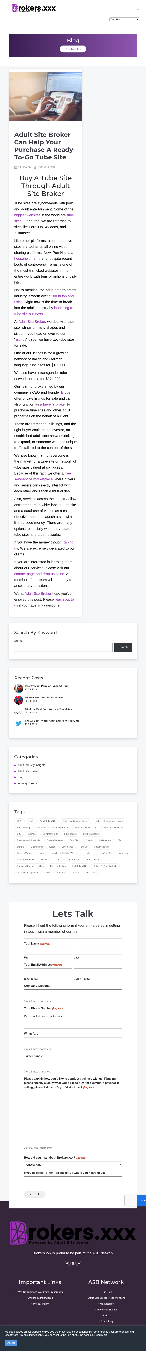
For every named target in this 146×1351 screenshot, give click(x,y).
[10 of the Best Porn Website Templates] (18, 711)
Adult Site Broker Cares (86, 827)
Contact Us (73, 49)
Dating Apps (105, 840)
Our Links (106, 1291)
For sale (83, 847)
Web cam (90, 872)
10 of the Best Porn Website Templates (48, 709)
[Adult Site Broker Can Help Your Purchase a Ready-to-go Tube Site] (45, 96)
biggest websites (27, 215)
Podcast (45, 859)
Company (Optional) (37, 985)
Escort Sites (67, 847)
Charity (89, 840)
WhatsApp (31, 1033)
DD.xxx (121, 840)
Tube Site (60, 872)
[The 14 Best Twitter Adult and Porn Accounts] (18, 723)
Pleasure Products (26, 859)
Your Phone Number (43, 1008)
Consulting (107, 1321)
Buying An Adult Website (29, 840)
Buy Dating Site (50, 834)
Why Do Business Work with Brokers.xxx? (40, 1291)
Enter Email (31, 978)
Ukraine (75, 872)
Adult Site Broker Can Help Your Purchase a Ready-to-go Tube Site (44, 146)
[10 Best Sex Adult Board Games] (18, 700)
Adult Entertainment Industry (76, 821)
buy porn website (91, 834)
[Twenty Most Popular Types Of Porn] (18, 688)
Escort (52, 847)
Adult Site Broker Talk (114, 827)
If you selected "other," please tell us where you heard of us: (64, 1172)
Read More (100, 1334)
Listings (88, 853)
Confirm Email (82, 978)
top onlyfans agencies (27, 872)
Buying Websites (55, 840)
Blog (20, 777)
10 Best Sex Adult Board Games (44, 697)
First (26, 957)
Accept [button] (11, 1343)
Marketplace (107, 1303)
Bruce (65, 392)
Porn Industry (73, 859)
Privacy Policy (41, 1303)
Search (18, 640)
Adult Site (41, 827)
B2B (19, 834)
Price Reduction (58, 866)
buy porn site (70, 834)
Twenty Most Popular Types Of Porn (47, 685)
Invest (41, 853)
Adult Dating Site (48, 821)
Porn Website (92, 859)
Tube (47, 872)
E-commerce (37, 847)
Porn (58, 859)
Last (76, 957)
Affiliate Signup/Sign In (41, 1297)
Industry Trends (27, 783)
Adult (30, 821)
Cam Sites (75, 840)
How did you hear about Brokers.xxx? (55, 1157)
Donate (20, 847)
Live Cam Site (105, 853)
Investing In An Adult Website (64, 853)
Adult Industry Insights (31, 765)
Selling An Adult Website (105, 866)
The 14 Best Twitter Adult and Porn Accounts (52, 720)
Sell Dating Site (79, 866)
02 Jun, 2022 (24, 167)
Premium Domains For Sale (30, 866)
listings (20, 339)
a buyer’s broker (53, 404)
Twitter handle (33, 1056)
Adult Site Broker (46, 167)
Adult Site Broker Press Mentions (106, 1297)
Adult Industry (23, 827)
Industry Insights (102, 847)
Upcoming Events (107, 1309)
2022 (19, 821)
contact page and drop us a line (39, 574)
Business (32, 834)
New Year (123, 853)
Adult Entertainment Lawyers (110, 821)
